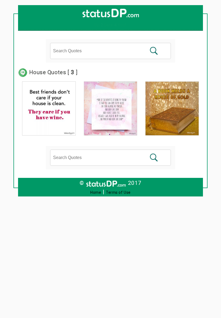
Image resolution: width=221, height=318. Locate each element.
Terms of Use (118, 192)
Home (95, 192)
